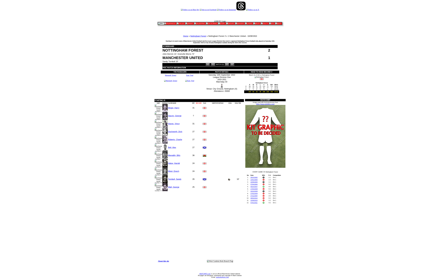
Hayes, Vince (174, 124)
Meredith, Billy (174, 155)
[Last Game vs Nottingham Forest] (232, 64)
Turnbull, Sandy (174, 179)
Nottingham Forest (198, 36)
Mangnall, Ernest (170, 75)
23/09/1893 (254, 182)
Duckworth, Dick (175, 132)
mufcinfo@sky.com (222, 277)
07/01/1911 (253, 203)
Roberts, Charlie (175, 139)
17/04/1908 (254, 189)
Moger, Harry (173, 108)
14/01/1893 (254, 180)
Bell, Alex (172, 147)
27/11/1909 (253, 196)
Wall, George (173, 187)
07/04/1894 (254, 184)
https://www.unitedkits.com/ (265, 104)
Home (185, 36)
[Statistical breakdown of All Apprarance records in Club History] (170, 23)
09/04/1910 (254, 198)
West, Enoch (173, 171)
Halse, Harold (174, 163)
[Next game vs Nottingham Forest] (226, 64)
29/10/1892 (254, 177)
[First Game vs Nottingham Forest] (207, 64)
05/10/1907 (254, 186)
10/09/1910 (254, 200)
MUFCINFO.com (205, 274)
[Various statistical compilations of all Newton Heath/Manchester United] (272, 23)
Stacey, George (174, 116)
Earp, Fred (189, 75)
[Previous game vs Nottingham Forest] (213, 64)
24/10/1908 (254, 191)
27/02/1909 (254, 193)
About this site (163, 261)
